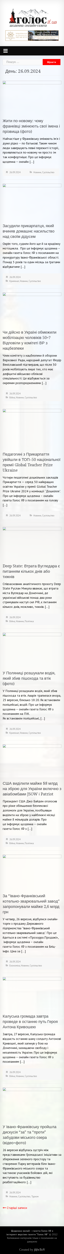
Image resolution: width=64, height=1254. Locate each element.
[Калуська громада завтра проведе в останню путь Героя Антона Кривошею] (32, 993)
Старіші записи (17, 1208)
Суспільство (48, 172)
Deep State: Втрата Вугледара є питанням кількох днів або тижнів (31, 571)
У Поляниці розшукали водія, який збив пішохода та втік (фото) (29, 678)
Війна (12, 397)
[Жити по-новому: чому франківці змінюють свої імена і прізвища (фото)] (32, 97)
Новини (37, 172)
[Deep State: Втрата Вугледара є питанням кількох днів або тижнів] (32, 543)
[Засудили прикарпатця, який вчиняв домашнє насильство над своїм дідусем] (32, 201)
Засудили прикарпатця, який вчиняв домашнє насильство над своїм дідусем (28, 231)
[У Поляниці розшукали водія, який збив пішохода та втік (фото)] (32, 649)
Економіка (14, 965)
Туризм (35, 1196)
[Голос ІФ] (32, 18)
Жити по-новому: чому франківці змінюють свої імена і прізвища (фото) (31, 126)
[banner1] (32, 35)
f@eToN (39, 1249)
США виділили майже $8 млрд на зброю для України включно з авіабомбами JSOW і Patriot (32, 788)
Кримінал (14, 281)
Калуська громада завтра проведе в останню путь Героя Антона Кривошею (30, 1021)
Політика (29, 621)
